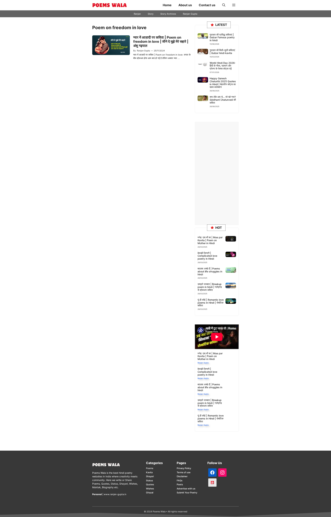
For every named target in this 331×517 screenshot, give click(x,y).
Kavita (149, 472)
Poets (180, 484)
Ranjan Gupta (190, 13)
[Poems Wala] (109, 5)
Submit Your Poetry (187, 492)
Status (149, 480)
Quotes (150, 484)
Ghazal (149, 492)
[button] (224, 5)
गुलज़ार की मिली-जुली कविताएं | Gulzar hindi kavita (222, 51)
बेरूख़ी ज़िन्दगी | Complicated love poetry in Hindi (207, 256)
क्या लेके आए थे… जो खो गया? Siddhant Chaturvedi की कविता (223, 99)
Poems (149, 468)
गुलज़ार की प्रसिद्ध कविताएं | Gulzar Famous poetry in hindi (222, 37)
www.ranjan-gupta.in (115, 494)
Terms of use (183, 472)
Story (150, 13)
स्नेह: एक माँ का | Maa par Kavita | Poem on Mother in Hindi (210, 240)
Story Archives (168, 13)
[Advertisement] (217, 173)
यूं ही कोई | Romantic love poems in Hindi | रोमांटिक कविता (211, 302)
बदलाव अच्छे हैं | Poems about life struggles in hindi (210, 271)
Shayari (150, 476)
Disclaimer (182, 476)
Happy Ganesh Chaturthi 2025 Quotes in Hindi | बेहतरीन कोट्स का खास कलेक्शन (223, 82)
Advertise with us (186, 488)
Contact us (207, 5)
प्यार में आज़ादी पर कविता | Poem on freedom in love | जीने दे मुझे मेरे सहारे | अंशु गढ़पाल (160, 41)
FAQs (179, 480)
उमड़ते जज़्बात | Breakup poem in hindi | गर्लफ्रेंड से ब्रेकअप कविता (210, 287)
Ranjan (137, 13)
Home (167, 5)
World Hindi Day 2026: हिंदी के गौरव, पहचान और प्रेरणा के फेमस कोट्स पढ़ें (222, 65)
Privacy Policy (184, 468)
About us (185, 5)
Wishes (150, 488)
